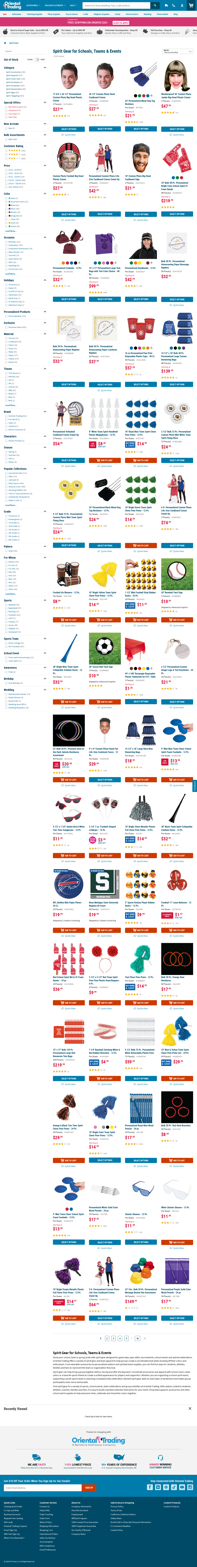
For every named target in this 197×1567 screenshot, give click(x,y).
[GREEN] (139, 95)
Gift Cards (8, 1522)
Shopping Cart (46, 1530)
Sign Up (89, 1487)
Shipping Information (49, 1526)
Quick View (69, 134)
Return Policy (46, 1522)
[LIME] (144, 348)
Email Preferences (48, 1549)
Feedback (194, 785)
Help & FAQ (44, 1510)
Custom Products (171, 1506)
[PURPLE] (107, 263)
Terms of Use (116, 1510)
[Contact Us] (174, 5)
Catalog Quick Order (13, 1506)
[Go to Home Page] (5, 43)
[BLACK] (135, 95)
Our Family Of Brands (81, 1530)
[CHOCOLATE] (131, 668)
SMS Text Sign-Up (12, 1534)
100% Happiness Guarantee (84, 1526)
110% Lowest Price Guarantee (85, 1522)
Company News (79, 1534)
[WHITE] (131, 95)
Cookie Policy (117, 1530)
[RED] (144, 95)
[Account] (182, 5)
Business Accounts (12, 1514)
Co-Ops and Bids (11, 1510)
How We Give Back (80, 1510)
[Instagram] (190, 1487)
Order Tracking (46, 1514)
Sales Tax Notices (47, 1537)
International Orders (49, 1534)
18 (137, 1338)
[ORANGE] (63, 263)
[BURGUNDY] (148, 263)
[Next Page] (145, 1338)
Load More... (10, 231)
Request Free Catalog (13, 1518)
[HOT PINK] (139, 348)
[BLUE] (148, 95)
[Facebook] (150, 1487)
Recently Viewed (15, 1408)
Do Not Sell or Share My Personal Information (131, 1522)
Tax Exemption (46, 1541)
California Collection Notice (123, 1514)
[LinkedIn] (158, 1487)
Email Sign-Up (10, 1530)
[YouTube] (182, 1487)
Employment (77, 1514)
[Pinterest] (166, 1487)
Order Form (45, 1518)
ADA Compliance (47, 1545)
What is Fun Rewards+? (14, 1537)
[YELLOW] (139, 263)
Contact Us (45, 1506)
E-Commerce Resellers (121, 1526)
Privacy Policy (117, 1506)
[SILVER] (103, 1127)
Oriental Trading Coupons (15, 1526)
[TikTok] (174, 1487)
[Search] (155, 5)
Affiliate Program (79, 1518)
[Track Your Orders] (166, 5)
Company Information (81, 1506)
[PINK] (103, 263)
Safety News (116, 1518)
